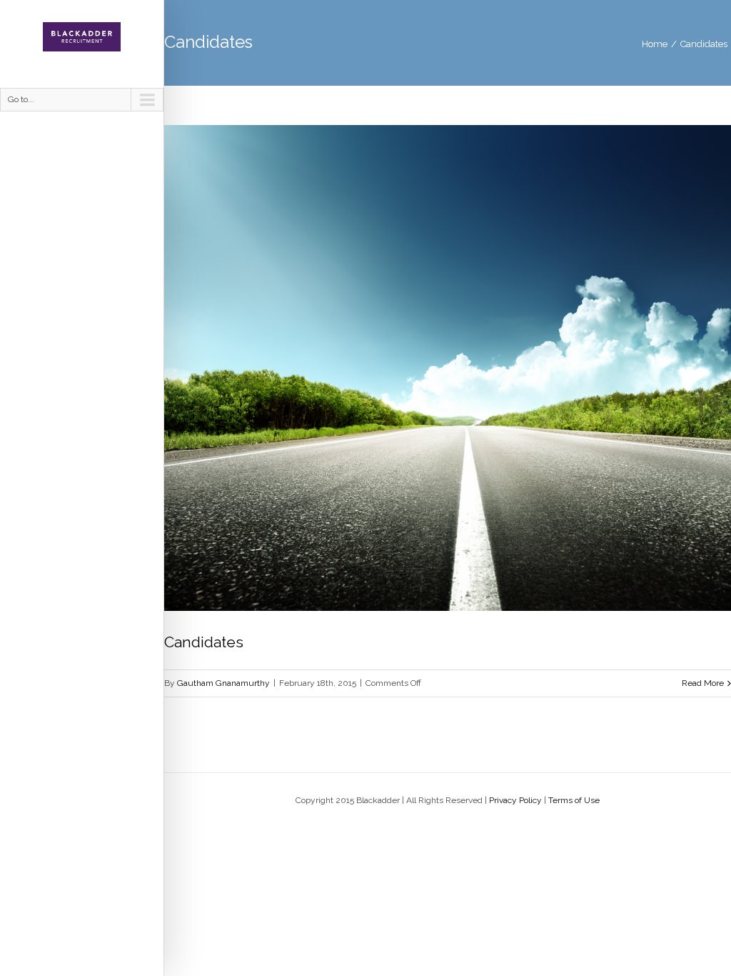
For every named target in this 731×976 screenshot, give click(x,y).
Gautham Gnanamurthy (223, 683)
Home (654, 44)
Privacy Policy (515, 800)
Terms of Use (574, 800)
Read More (703, 683)
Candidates (703, 44)
